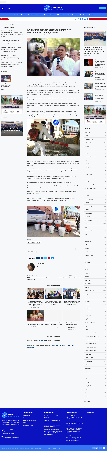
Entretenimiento (60, 14)
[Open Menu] (2, 8)
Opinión (40, 14)
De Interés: (3, 1)
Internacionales (31, 14)
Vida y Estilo (83, 14)
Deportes (91, 14)
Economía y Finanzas (49, 14)
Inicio (14, 14)
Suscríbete (102, 8)
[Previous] (10, 19)
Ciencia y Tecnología (72, 14)
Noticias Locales (21, 14)
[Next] (12, 19)
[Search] (105, 2)
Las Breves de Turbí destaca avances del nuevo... (23, 19)
